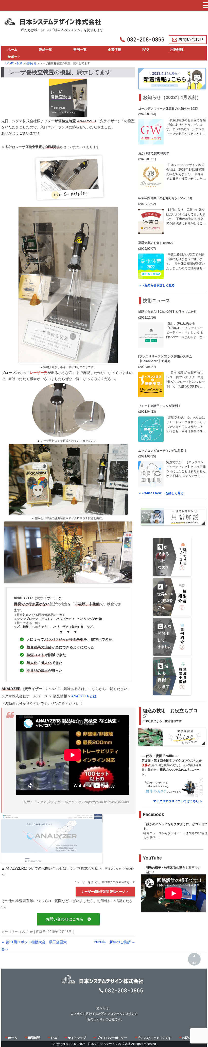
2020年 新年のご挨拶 (114, 942)
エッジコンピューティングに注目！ (162, 450)
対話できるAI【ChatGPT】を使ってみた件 (167, 311)
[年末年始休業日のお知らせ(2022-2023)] (151, 221)
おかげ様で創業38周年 (153, 153)
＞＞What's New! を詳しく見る (161, 493)
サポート (14, 57)
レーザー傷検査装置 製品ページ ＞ (105, 891)
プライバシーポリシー (112, 1038)
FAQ (145, 49)
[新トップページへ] (54, 20)
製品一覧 (45, 49)
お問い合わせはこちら (67, 919)
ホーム (13, 49)
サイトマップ (77, 1038)
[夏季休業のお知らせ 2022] (151, 266)
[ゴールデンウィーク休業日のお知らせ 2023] (151, 131)
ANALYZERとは (84, 696)
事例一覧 (79, 49)
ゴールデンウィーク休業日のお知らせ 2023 (168, 108)
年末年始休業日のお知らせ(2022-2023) (165, 198)
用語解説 (176, 49)
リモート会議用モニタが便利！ (159, 406)
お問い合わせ (191, 1038)
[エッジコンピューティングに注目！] (151, 474)
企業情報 (114, 49)
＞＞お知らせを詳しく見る (156, 285)
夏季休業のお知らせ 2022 (156, 243)
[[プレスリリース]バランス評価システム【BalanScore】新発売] (151, 384)
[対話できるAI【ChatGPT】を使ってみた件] (151, 335)
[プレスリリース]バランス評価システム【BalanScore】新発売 (165, 359)
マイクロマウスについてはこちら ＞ (178, 801)
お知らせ (26, 932)
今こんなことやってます (154, 1038)
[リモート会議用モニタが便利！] (151, 429)
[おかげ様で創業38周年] (151, 176)
